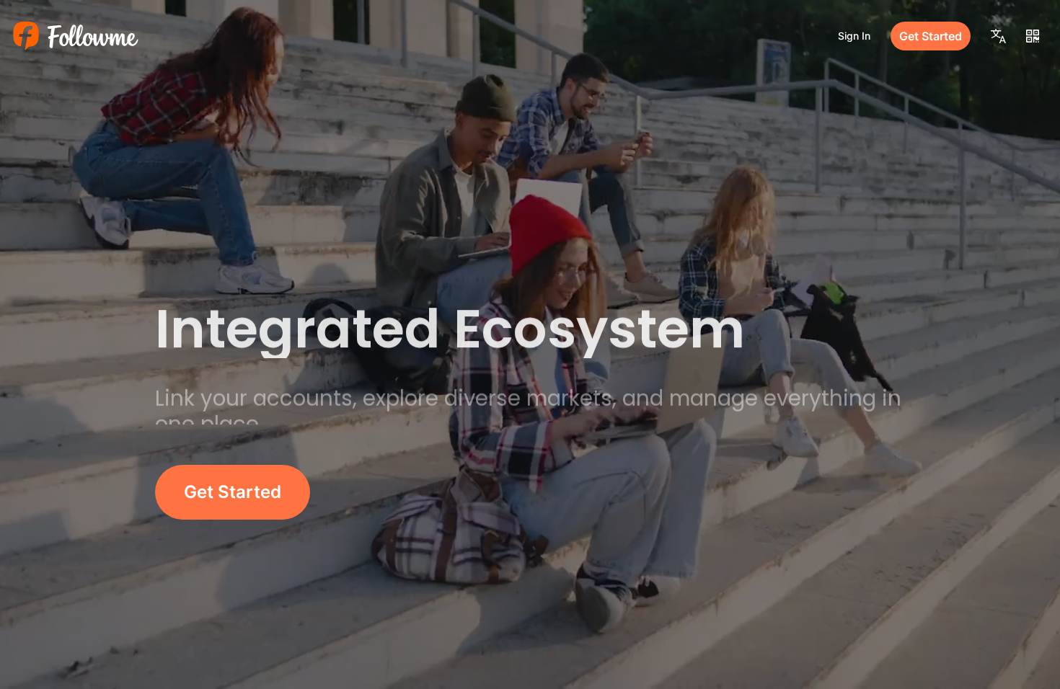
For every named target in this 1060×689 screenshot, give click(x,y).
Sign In (854, 36)
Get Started (930, 36)
